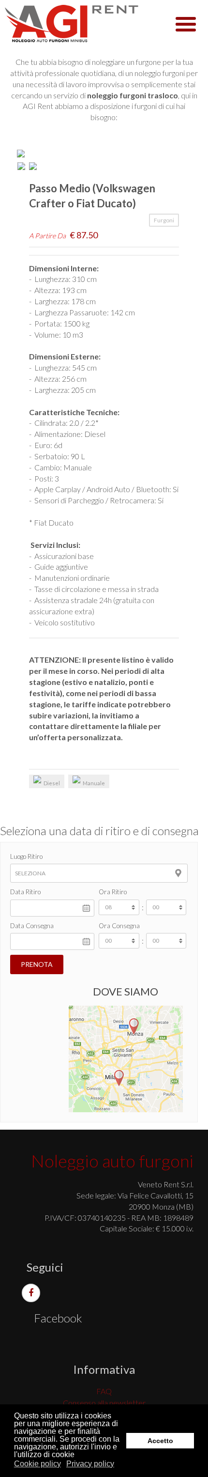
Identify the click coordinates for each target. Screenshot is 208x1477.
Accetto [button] (160, 1441)
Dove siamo (125, 991)
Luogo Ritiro (26, 856)
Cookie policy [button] (37, 1464)
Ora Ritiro (113, 892)
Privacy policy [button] (90, 1464)
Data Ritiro (25, 892)
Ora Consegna (119, 926)
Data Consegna (32, 926)
